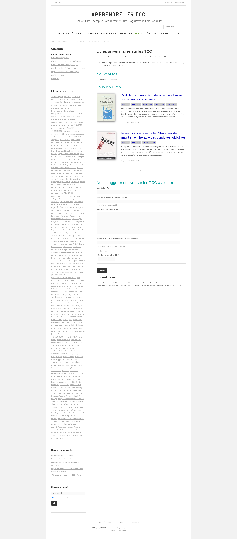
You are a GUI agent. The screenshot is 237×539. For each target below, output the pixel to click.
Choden (72, 165)
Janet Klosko (69, 261)
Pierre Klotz (79, 357)
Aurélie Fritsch (67, 137)
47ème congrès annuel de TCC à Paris (66, 475)
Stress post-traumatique (71, 390)
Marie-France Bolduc (68, 308)
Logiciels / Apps (57, 75)
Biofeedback (68, 151)
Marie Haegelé (77, 305)
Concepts (62, 33)
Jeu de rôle (68, 272)
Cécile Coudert (70, 159)
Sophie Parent (64, 385)
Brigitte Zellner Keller (65, 154)
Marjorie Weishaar (57, 314)
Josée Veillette (64, 280)
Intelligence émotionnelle (61, 252)
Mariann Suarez (56, 303)
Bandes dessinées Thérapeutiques (64, 65)
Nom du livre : (103, 188)
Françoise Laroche (73, 224)
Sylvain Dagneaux (56, 393)
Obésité (68, 337)
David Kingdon (76, 184)
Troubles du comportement (60, 421)
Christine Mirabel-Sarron (61, 168)
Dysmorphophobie (71, 199)
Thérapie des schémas (60, 404)
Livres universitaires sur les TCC (124, 51)
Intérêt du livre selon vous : (107, 210)
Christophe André (77, 168)
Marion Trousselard (76, 311)
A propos (120, 522)
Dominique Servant (70, 196)
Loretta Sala (67, 289)
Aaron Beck (67, 97)
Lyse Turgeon (68, 294)
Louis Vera (54, 291)
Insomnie (75, 249)
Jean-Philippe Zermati (70, 269)
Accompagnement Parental (73, 99)
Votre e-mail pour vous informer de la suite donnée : (117, 239)
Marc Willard (65, 300)
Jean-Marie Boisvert (65, 266)
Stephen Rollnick (75, 385)
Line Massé (59, 289)
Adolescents (66, 102)
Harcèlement (63, 244)
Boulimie (54, 154)
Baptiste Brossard (57, 142)
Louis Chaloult (77, 289)
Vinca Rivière (71, 432)
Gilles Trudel (62, 235)
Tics (67, 410)
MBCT (65, 320)
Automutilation (65, 140)
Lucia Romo (63, 291)
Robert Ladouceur (57, 376)
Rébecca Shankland (58, 373)
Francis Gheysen (77, 219)
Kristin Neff (64, 283)
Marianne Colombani (69, 303)
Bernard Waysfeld (70, 148)
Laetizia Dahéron (73, 283)
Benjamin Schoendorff (71, 142)
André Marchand (71, 116)
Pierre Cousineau (68, 357)
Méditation (55, 322)
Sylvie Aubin (67, 393)
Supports (166, 33)
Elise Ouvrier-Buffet (66, 202)
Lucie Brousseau (72, 291)
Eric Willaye (77, 207)
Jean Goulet (55, 263)
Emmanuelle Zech (74, 204)
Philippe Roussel (64, 351)
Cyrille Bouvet (65, 182)
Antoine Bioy (68, 125)
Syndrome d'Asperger (58, 396)
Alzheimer (66, 114)
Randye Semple (68, 368)
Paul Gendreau (66, 342)
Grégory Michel (72, 238)
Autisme (77, 137)
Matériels (55, 79)
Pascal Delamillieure (63, 340)
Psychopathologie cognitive (67, 365)
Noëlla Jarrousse (76, 334)
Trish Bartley (73, 413)
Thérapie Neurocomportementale (62, 407)
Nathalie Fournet (56, 331)
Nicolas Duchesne (64, 334)
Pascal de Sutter (76, 340)
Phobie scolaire (76, 351)
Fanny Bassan (55, 216)
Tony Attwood (79, 410)
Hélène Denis (67, 247)
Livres (138, 33)
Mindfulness (147, 104)
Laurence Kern (61, 286)
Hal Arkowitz (70, 241)
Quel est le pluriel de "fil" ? (108, 255)
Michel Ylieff (66, 325)
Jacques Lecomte (68, 258)
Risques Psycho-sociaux (75, 373)
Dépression (67, 192)
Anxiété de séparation (58, 128)
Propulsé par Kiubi (118, 531)
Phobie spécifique (73, 354)
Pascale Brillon (56, 342)
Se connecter (179, 3)
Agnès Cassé (58, 105)
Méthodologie (65, 322)
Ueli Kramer (70, 430)
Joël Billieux (79, 275)
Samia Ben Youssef (71, 379)
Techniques (90, 33)
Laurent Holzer (72, 286)
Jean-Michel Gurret (78, 266)
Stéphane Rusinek (57, 387)
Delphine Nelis (56, 187)
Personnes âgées (56, 348)
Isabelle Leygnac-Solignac (59, 255)
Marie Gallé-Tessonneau (63, 305)
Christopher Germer (70, 170)
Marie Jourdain (56, 308)
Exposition (66, 213)
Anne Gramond (62, 119)
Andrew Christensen (58, 116)
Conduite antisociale (73, 179)
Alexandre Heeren (63, 111)
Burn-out (76, 154)
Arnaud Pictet (76, 131)
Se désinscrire (72, 498)
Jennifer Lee (60, 272)
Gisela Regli (71, 235)
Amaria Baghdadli (76, 114)
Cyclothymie (55, 182)
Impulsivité (67, 249)
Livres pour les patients (60, 58)
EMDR (53, 204)
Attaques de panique (77, 134)
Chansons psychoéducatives (62, 455)
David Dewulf (66, 184)
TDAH (76, 396)
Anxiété (78, 124)
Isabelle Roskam (74, 255)
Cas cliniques (79, 156)
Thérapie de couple (59, 401)
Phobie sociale (58, 354)
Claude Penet (74, 173)
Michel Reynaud (56, 325)
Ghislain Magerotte (66, 233)
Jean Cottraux (79, 261)
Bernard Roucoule (57, 148)
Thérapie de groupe (75, 401)
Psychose (81, 365)
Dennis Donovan (149, 142)
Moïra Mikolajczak (57, 328)
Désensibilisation (57, 196)
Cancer (60, 156)
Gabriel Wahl (73, 230)
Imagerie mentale (57, 249)
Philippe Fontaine (69, 348)
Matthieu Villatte (56, 320)
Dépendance (55, 193)
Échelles (151, 33)
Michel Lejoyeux (76, 322)
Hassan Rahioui (73, 244)
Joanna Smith (70, 275)
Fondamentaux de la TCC (61, 219)
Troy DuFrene (61, 430)
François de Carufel (68, 221)
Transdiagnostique (57, 413)
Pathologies (107, 33)
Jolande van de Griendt (59, 278)
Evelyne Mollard (56, 213)
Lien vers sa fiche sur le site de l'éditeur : (113, 198)
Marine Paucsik (64, 311)
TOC (71, 410)
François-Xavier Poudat (58, 224)
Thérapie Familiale (76, 404)
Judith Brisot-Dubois (77, 280)
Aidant (75, 105)
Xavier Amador (56, 438)
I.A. (178, 33)
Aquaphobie (67, 131)
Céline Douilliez (74, 162)
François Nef (79, 221)
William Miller (67, 435)
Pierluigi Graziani (56, 357)
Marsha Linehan (69, 314)
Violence (60, 435)
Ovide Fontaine (77, 337)
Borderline (78, 151)
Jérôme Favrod (78, 272)
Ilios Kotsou (77, 247)
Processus (124, 33)
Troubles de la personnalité (71, 418)
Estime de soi (75, 210)
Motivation (67, 328)
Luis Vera (60, 294)
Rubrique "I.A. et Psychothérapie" (64, 459)
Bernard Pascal (61, 145)
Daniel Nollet (75, 182)
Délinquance (65, 190)
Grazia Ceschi (61, 238)
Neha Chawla (159, 104)
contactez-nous (177, 285)
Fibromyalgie (65, 216)
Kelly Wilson (55, 283)
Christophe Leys (56, 170)
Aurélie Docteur (56, 137)
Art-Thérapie (65, 134)
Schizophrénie (61, 382)
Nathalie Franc (68, 331)
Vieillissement (61, 432)
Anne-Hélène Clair (64, 122)
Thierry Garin (79, 407)
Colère (53, 179)
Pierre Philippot (56, 359)
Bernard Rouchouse (73, 145)
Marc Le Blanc (55, 300)
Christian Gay (80, 165)
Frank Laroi (60, 227)
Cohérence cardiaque (76, 176)
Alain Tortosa (72, 108)
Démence (73, 190)
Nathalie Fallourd (77, 328)
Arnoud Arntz (55, 134)
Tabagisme (69, 396)
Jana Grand (60, 261)
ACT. (61, 99)
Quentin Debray (56, 368)
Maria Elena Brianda (76, 300)
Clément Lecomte (62, 176)
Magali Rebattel (80, 297)
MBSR (70, 320)
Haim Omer (61, 241)
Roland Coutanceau (70, 376)
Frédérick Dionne (62, 230)
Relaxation (65, 371)
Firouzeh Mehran (75, 216)
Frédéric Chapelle (71, 227)
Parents (53, 340)
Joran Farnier (72, 278)
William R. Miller (78, 435)
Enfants (61, 207)
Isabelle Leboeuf (77, 252)
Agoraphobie (67, 105)
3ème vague (57, 96)
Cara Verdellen (69, 156)
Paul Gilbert (76, 342)
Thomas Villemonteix (58, 410)
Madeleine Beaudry (67, 297)
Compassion (61, 179)
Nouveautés (58, 336)
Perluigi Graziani (61, 345)
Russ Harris (60, 379)
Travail (66, 413)
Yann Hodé (65, 438)
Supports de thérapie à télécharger (65, 72)
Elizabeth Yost (78, 202)
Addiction (125, 104)
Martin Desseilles (62, 317)
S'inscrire (168, 3)
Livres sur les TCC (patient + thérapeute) (66, 61)
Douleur (62, 199)
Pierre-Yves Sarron (68, 359)
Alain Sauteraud (62, 108)
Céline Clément (63, 162)
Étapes (75, 33)
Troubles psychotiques (65, 427)
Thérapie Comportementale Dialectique (71, 399)
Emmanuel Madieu (62, 204)
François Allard (56, 221)
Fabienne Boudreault (78, 213)
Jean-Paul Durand (56, 269)
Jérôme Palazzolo (58, 275)
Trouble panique (64, 415)
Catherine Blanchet (57, 159)
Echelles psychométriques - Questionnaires (68, 68)
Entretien (69, 207)
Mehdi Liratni (77, 320)
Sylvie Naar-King (77, 393)
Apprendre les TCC (118, 14)
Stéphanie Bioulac (69, 387)
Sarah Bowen (171, 104)
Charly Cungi (64, 165)
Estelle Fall (66, 210)
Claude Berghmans (62, 173)
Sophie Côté (71, 382)
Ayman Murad (75, 140)
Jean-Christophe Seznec (67, 263)
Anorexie (61, 125)
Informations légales (105, 522)
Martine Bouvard (75, 317)
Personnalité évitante (75, 345)
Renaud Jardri (74, 371)
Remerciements (134, 522)
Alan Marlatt (136, 104)
